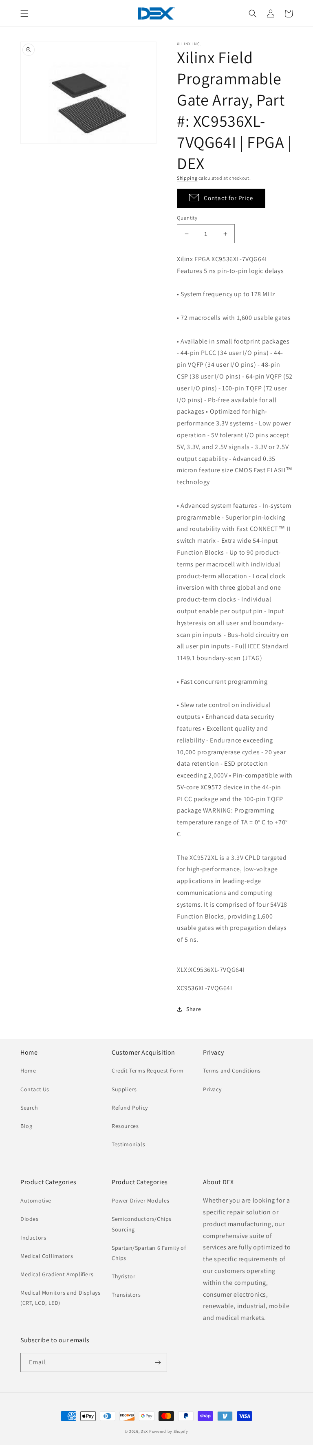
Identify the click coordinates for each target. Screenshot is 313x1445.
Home (28, 1070)
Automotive (35, 1200)
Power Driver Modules (141, 1200)
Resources (125, 1126)
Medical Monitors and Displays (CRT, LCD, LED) (60, 1297)
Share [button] (193, 1009)
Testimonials (128, 1144)
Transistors (126, 1294)
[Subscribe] (158, 1362)
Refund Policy (130, 1107)
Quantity (187, 217)
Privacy (212, 1089)
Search (29, 1107)
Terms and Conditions (232, 1070)
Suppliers (124, 1089)
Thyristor (123, 1276)
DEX (144, 1431)
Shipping (187, 178)
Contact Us (34, 1089)
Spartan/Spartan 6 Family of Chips (149, 1253)
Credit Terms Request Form (148, 1070)
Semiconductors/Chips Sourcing (142, 1224)
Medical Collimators (46, 1256)
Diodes (29, 1219)
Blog (26, 1126)
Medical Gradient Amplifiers (56, 1274)
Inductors (33, 1237)
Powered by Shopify (168, 1431)
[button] (24, 13)
